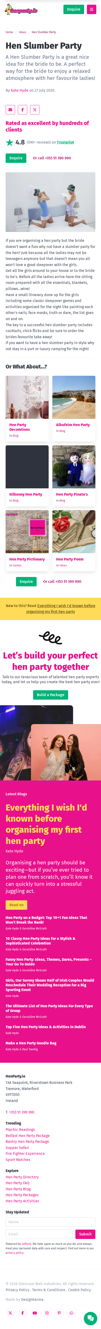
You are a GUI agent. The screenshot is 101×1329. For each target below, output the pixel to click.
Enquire (73, 9)
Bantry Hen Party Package (27, 1141)
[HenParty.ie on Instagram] (47, 1313)
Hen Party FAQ (17, 1183)
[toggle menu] (91, 9)
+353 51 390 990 (21, 1112)
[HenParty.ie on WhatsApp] (71, 1313)
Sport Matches (18, 1159)
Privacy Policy (17, 1290)
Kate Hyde (19, 90)
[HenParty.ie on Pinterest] (59, 1313)
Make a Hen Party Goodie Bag (31, 1043)
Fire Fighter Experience (25, 1153)
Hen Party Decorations (19, 427)
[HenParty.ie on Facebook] (22, 1313)
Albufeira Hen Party (73, 425)
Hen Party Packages (22, 1195)
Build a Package (50, 695)
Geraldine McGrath (34, 928)
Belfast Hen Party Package (28, 1135)
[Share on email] (10, 109)
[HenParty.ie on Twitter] (10, 1313)
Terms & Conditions (48, 1290)
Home (9, 32)
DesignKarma (32, 1299)
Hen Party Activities (22, 1201)
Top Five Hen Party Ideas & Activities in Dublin (46, 1027)
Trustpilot (65, 142)
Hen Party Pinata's (72, 494)
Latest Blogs (16, 794)
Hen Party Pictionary (27, 559)
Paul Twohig (30, 1049)
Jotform (26, 1244)
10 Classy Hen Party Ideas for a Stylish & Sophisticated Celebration (40, 940)
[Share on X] (34, 109)
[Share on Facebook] (22, 109)
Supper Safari (17, 1147)
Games (17, 565)
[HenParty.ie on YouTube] (34, 1313)
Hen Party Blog (18, 1189)
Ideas (22, 32)
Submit (85, 1234)
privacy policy (14, 1253)
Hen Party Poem (69, 559)
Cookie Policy (79, 1290)
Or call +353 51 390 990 (52, 158)
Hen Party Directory (22, 1177)
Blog (15, 435)
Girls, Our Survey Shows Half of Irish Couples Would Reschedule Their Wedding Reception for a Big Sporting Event (50, 985)
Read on (16, 905)
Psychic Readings (20, 1129)
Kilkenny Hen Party (25, 494)
